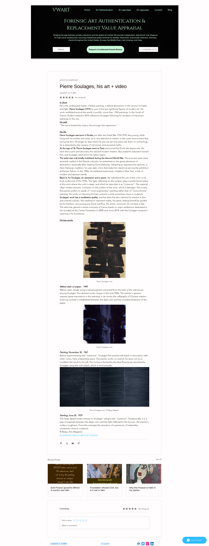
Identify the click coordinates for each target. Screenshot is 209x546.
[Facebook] (138, 543)
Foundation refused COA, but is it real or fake (104, 489)
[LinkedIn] (152, 543)
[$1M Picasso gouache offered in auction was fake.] (65, 474)
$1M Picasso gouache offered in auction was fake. (65, 489)
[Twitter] (143, 543)
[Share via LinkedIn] (73, 443)
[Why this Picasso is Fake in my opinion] (143, 474)
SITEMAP (105, 543)
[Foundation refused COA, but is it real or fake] (104, 474)
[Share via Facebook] (61, 443)
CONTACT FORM (59, 543)
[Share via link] (79, 443)
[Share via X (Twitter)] (67, 443)
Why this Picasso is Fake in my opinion (142, 489)
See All (158, 459)
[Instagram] (147, 543)
